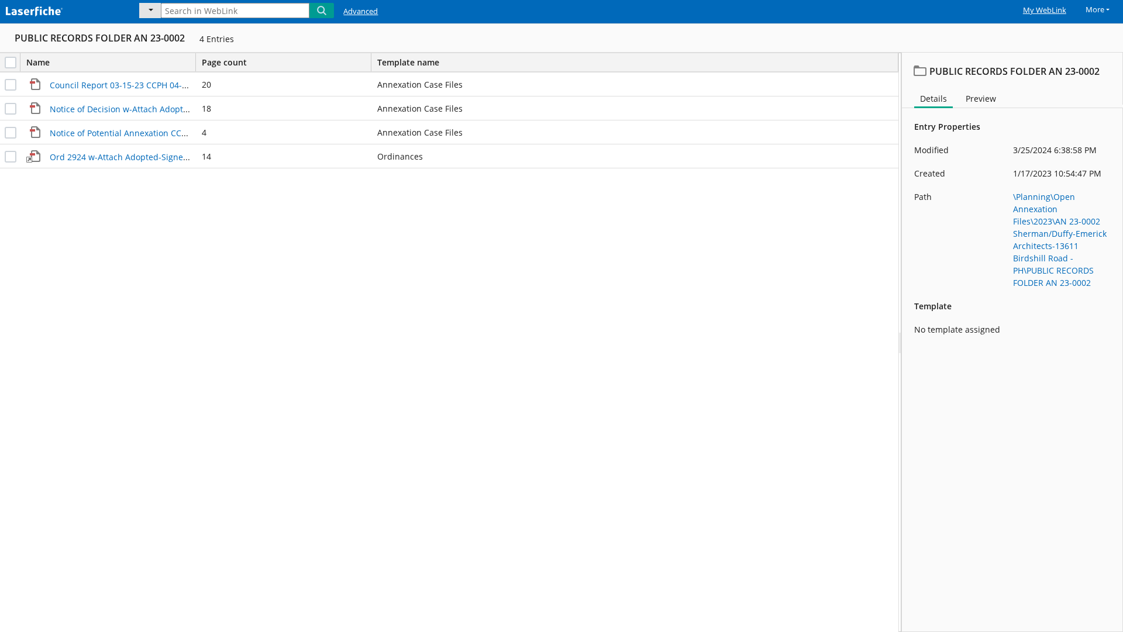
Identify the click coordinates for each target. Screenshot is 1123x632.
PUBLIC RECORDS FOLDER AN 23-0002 (100, 38)
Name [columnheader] (38, 62)
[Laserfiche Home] (61, 10)
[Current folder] (150, 10)
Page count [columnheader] (224, 62)
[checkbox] (10, 62)
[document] (1012, 342)
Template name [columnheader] (408, 62)
